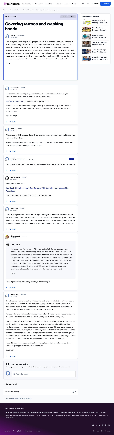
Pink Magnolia (15, 177)
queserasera (14, 294)
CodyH (13, 35)
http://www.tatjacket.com (15, 101)
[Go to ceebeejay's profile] (7, 209)
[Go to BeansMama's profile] (7, 88)
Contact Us (28, 431)
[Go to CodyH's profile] (7, 36)
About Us (8, 431)
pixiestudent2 (15, 236)
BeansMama (14, 87)
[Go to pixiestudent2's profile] (7, 237)
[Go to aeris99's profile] (7, 129)
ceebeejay (14, 208)
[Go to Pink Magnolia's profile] (7, 178)
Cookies (37, 431)
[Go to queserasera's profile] (7, 295)
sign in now (48, 367)
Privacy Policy (17, 431)
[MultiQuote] (6, 121)
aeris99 (13, 129)
